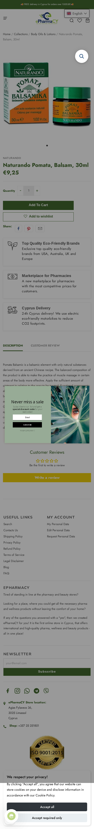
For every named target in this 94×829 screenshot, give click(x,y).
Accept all (47, 807)
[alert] (47, 414)
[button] (81, 56)
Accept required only (47, 818)
